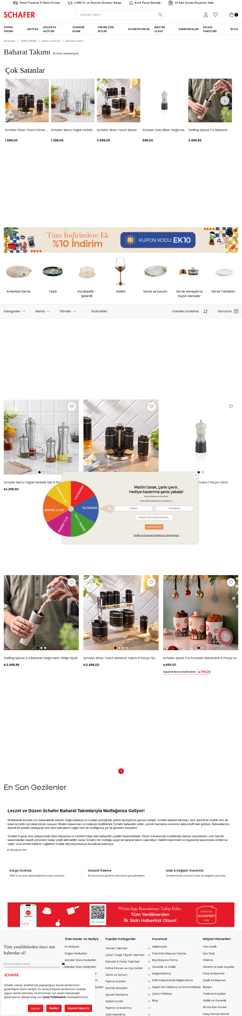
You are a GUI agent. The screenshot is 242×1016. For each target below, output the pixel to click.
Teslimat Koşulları (214, 994)
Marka (40, 311)
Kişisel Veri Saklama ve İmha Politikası (176, 987)
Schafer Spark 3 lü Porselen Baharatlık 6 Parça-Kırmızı (200, 658)
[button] (39, 472)
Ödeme (208, 960)
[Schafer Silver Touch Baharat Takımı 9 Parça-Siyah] (118, 100)
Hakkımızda (159, 947)
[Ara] (160, 14)
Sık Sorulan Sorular (215, 1007)
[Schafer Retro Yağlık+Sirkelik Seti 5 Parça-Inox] (73, 100)
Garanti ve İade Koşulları (218, 967)
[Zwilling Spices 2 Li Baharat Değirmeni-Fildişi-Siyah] (210, 100)
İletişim (207, 987)
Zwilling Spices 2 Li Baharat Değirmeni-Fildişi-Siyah (210, 130)
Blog (155, 1000)
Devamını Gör (18, 850)
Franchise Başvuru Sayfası (169, 953)
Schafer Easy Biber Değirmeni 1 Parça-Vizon (164, 130)
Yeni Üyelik (210, 947)
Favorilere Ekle (71, 407)
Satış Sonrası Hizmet (216, 1014)
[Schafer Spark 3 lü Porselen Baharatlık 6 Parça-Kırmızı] (200, 612)
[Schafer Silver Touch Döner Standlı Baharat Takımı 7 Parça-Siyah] (27, 100)
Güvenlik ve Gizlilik (164, 967)
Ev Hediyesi (72, 947)
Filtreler (65, 311)
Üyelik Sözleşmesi (214, 980)
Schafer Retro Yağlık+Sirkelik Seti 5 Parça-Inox (73, 130)
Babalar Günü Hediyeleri (80, 967)
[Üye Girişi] (205, 14)
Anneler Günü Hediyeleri (80, 960)
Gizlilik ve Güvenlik (214, 1000)
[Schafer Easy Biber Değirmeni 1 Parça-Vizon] (164, 100)
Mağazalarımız (161, 973)
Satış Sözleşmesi (213, 973)
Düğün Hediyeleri (76, 953)
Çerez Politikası (162, 994)
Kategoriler (12, 311)
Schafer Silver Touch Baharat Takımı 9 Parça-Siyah (118, 130)
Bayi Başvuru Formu (165, 960)
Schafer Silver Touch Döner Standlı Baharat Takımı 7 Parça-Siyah (27, 130)
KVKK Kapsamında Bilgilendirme (172, 980)
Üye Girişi (209, 953)
